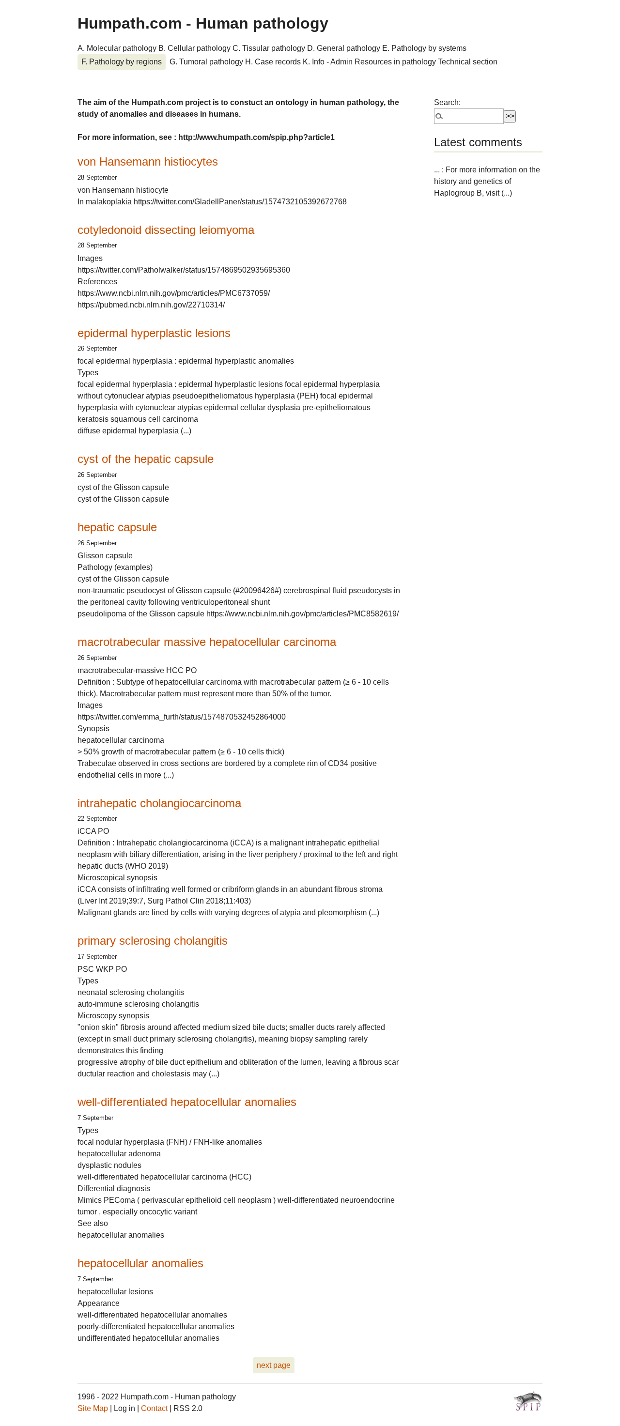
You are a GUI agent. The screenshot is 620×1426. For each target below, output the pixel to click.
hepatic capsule (117, 527)
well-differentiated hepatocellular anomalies (187, 1101)
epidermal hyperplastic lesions (154, 332)
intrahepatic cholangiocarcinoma (159, 803)
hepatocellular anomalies (140, 1263)
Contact (154, 1408)
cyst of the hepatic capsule (146, 458)
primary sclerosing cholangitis (153, 940)
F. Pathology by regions (121, 62)
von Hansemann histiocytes (148, 161)
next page (274, 1365)
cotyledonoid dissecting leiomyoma (166, 229)
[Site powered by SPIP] (527, 1401)
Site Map (93, 1408)
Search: (447, 102)
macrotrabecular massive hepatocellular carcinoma (207, 641)
